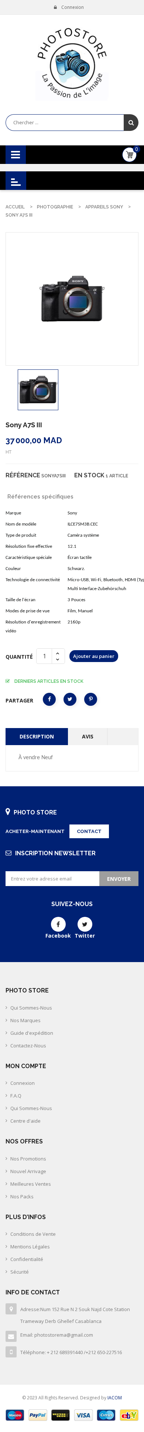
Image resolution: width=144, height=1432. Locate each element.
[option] (38, 389)
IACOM (114, 1398)
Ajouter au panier (93, 656)
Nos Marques (25, 1020)
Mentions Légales (30, 1246)
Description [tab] (37, 736)
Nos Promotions (28, 1158)
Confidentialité (26, 1259)
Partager (49, 699)
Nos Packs (22, 1196)
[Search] (131, 122)
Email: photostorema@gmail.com (56, 1334)
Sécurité (19, 1271)
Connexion (22, 1083)
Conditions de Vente (33, 1234)
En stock (89, 475)
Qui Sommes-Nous (31, 1007)
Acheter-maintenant (35, 831)
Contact (89, 831)
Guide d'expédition (31, 1033)
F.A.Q (15, 1095)
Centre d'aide (25, 1120)
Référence (23, 475)
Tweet (70, 699)
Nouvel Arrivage (28, 1171)
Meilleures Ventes (30, 1184)
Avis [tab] (87, 736)
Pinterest (90, 699)
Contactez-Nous (28, 1045)
